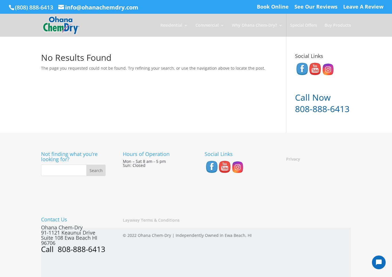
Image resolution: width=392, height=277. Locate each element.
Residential (171, 25)
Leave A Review (363, 7)
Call (48, 249)
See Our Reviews (315, 7)
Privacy (293, 159)
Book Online (273, 7)
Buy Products (338, 25)
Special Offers (303, 25)
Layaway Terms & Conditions (151, 220)
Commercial (207, 25)
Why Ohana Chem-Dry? (254, 25)
